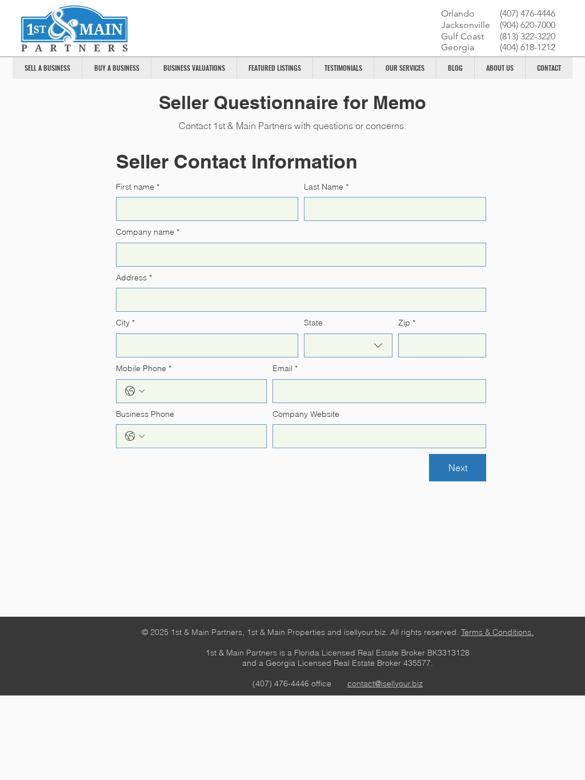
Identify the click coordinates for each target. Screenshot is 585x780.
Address (134, 277)
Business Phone (145, 414)
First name (137, 187)
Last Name (326, 187)
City (125, 322)
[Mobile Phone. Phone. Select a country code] (134, 391)
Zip (406, 322)
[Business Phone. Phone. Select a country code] (134, 436)
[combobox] (348, 345)
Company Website (306, 414)
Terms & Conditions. (497, 632)
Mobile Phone (143, 368)
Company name (147, 232)
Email (285, 368)
